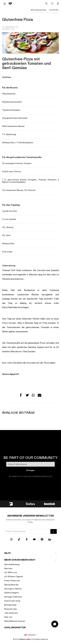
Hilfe (7, 553)
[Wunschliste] (52, 3)
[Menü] (5, 3)
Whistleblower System (14, 621)
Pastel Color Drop (12, 601)
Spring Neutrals (11, 584)
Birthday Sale (10, 605)
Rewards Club (10, 609)
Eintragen (30, 470)
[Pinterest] (42, 539)
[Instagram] (11, 539)
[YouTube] (34, 539)
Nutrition (54, 10)
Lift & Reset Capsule (13, 576)
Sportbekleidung (38, 10)
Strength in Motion (13, 588)
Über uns (8, 617)
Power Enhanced (12, 580)
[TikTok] (19, 539)
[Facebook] (26, 539)
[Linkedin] (49, 539)
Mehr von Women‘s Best (20, 559)
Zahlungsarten (15, 627)
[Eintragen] (53, 531)
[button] (21, 395)
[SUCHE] (46, 3)
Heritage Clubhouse (13, 596)
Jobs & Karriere (11, 613)
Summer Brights (11, 592)
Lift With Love (10, 572)
